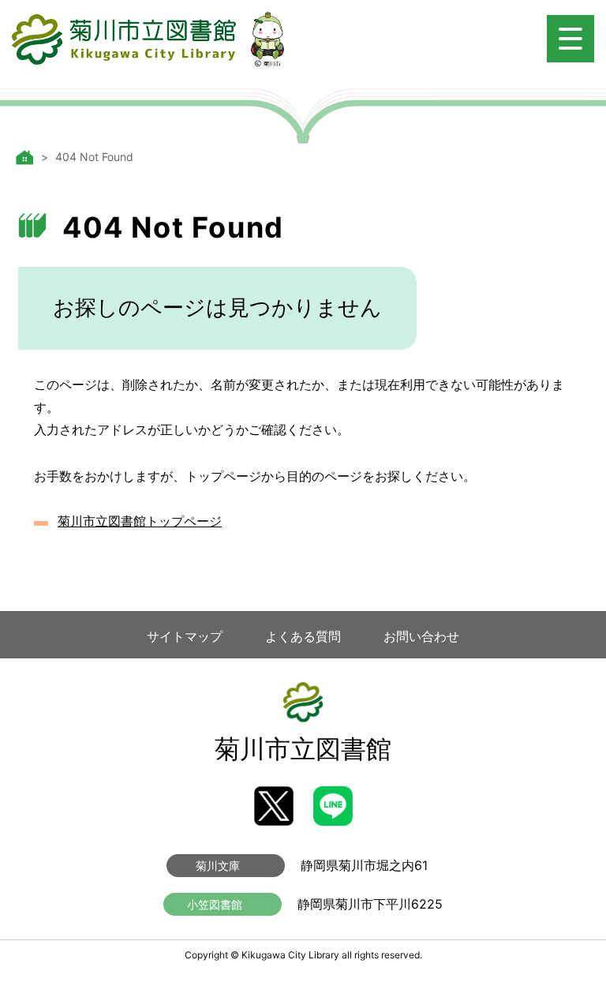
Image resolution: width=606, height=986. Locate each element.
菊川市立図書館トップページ (140, 521)
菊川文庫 (218, 865)
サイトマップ (185, 636)
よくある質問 (303, 636)
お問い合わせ (421, 636)
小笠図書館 (214, 904)
